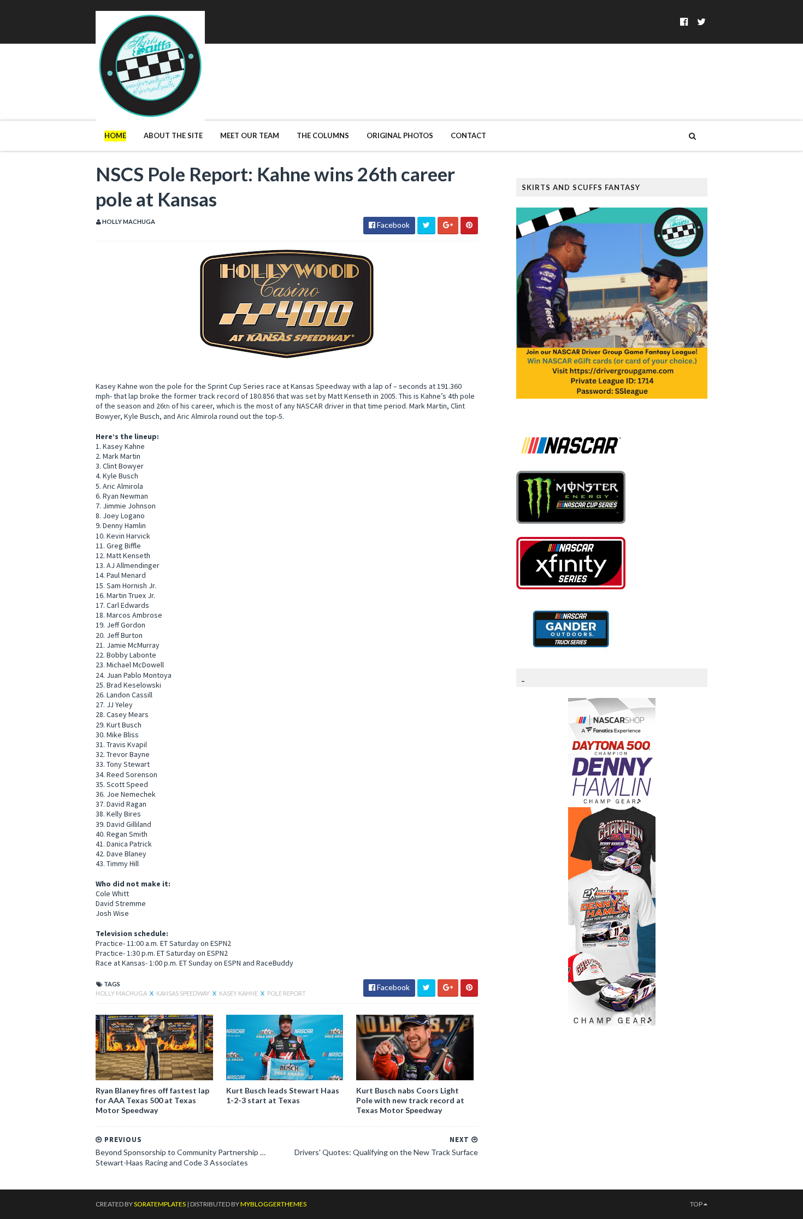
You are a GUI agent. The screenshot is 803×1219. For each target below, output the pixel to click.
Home (115, 135)
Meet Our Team (249, 135)
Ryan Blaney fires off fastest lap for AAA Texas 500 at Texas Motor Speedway (152, 1100)
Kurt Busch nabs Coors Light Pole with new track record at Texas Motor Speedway (410, 1100)
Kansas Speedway (183, 993)
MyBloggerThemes (273, 1204)
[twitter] (701, 21)
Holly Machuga (122, 993)
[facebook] (684, 21)
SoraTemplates (160, 1204)
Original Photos (400, 135)
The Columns (323, 135)
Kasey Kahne (239, 993)
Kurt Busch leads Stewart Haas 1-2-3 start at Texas (282, 1095)
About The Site (173, 135)
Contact (468, 135)
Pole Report (286, 993)
